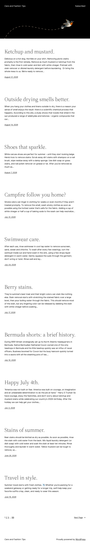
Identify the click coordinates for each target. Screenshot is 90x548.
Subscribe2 (80, 6)
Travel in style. (21, 478)
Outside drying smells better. (37, 99)
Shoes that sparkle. (25, 147)
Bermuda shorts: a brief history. (40, 335)
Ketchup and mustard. (29, 51)
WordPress (81, 539)
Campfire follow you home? (35, 195)
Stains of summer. (24, 430)
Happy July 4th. (21, 382)
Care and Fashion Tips (14, 6)
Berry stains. (18, 287)
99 (13, 517)
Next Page (80, 517)
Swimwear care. (22, 239)
